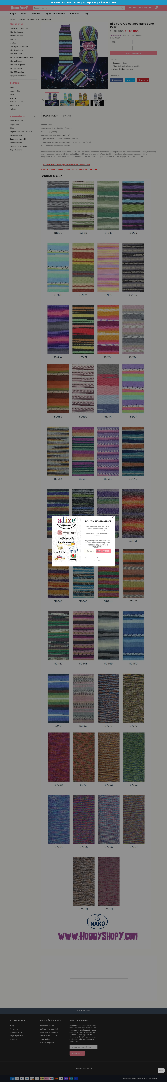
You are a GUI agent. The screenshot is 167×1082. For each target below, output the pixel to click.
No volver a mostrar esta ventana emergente (97, 559)
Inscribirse (104, 551)
